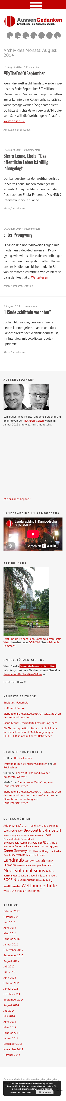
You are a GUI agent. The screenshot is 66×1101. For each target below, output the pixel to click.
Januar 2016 (11, 944)
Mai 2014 (9, 1016)
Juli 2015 (9, 966)
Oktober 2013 (12, 1054)
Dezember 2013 (13, 1043)
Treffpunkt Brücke (14, 708)
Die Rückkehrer (23, 758)
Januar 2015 (11, 988)
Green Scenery (15, 850)
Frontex (7, 846)
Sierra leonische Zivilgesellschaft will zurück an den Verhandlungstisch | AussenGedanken (32, 793)
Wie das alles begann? (17, 499)
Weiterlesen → (14, 121)
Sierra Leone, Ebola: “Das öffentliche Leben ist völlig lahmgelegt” (26, 162)
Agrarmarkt (27, 825)
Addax (7, 826)
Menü (33, 4)
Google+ (41, 35)
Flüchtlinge (49, 842)
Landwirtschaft (35, 860)
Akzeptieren (45, 1092)
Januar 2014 (11, 1038)
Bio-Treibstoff (50, 830)
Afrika (7, 129)
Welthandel (12, 886)
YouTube (33, 35)
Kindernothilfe (17, 855)
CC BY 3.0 (34, 642)
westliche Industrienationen (22, 891)
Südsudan (25, 129)
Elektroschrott (27, 839)
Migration (10, 865)
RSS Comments (10, 35)
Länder (15, 129)
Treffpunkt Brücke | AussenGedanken (25, 763)
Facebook (49, 35)
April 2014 (10, 1021)
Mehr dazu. (27, 1092)
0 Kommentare (32, 150)
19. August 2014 (12, 67)
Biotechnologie (11, 835)
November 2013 (13, 1049)
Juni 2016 (9, 922)
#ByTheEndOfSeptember (24, 73)
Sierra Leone (18, 208)
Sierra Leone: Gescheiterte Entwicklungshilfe (30, 723)
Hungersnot (48, 851)
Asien (7, 286)
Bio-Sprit (31, 830)
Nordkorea (16, 286)
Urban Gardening (44, 880)
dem (37, 1079)
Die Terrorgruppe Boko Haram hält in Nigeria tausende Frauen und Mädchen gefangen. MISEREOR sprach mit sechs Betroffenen (30, 732)
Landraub (14, 860)
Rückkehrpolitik (11, 875)
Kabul (58, 851)
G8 (13, 846)
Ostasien (28, 286)
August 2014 (11, 1005)
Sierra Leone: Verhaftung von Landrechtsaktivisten (28, 784)
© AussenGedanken (14, 1079)
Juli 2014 (9, 1010)
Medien (49, 860)
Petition (50, 871)
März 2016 (10, 933)
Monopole (37, 865)
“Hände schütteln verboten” (27, 312)
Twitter (57, 35)
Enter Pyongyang (18, 234)
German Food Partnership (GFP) (43, 846)
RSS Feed (18, 35)
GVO (29, 851)
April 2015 (10, 977)
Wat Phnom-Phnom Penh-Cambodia (26, 639)
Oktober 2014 (12, 994)
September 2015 (14, 955)
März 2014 (10, 1027)
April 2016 (10, 927)
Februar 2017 (12, 911)
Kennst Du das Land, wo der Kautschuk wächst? (26, 774)
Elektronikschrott (12, 839)
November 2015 (13, 950)
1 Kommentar (31, 67)
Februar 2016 (12, 939)
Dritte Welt (29, 835)
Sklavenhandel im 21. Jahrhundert (37, 875)
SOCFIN (10, 879)
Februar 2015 (12, 983)
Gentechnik (21, 846)
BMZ (21, 835)
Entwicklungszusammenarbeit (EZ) (23, 842)
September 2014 (14, 999)
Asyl (39, 825)
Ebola (48, 835)
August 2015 (11, 961)
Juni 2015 (9, 972)
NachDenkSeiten (34, 420)
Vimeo (26, 35)
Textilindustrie (26, 880)
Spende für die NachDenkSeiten (23, 674)
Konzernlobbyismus (35, 855)
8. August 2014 (12, 306)
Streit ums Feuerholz (16, 702)
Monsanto (47, 865)
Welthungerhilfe (39, 885)
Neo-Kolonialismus (24, 870)
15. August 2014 (12, 150)
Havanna (37, 851)
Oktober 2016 (12, 917)
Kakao (6, 855)
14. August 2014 (12, 228)
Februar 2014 (12, 1032)
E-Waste (39, 835)
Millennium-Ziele (24, 865)
